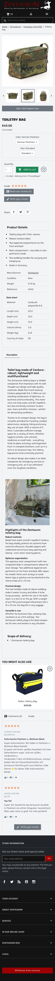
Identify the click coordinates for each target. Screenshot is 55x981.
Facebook (4, 882)
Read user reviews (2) (20, 191)
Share (13, 212)
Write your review (18, 199)
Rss (19, 882)
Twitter (12, 882)
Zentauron (33, 272)
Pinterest (27, 212)
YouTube (26, 882)
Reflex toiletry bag (27, 701)
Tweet (20, 212)
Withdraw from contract (27, 970)
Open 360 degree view (27, 108)
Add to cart (27, 169)
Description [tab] (11, 354)
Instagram (34, 882)
